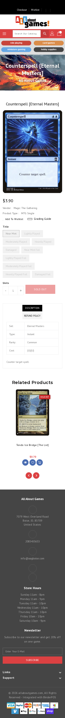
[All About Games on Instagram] (36, 4)
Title (6, 226)
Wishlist (35, 9)
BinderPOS (49, 697)
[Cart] (59, 33)
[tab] (32, 308)
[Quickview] (25, 462)
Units (6, 283)
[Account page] (52, 33)
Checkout (22, 9)
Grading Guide (42, 219)
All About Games (32, 80)
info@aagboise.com (32, 558)
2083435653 (32, 541)
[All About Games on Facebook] (29, 4)
